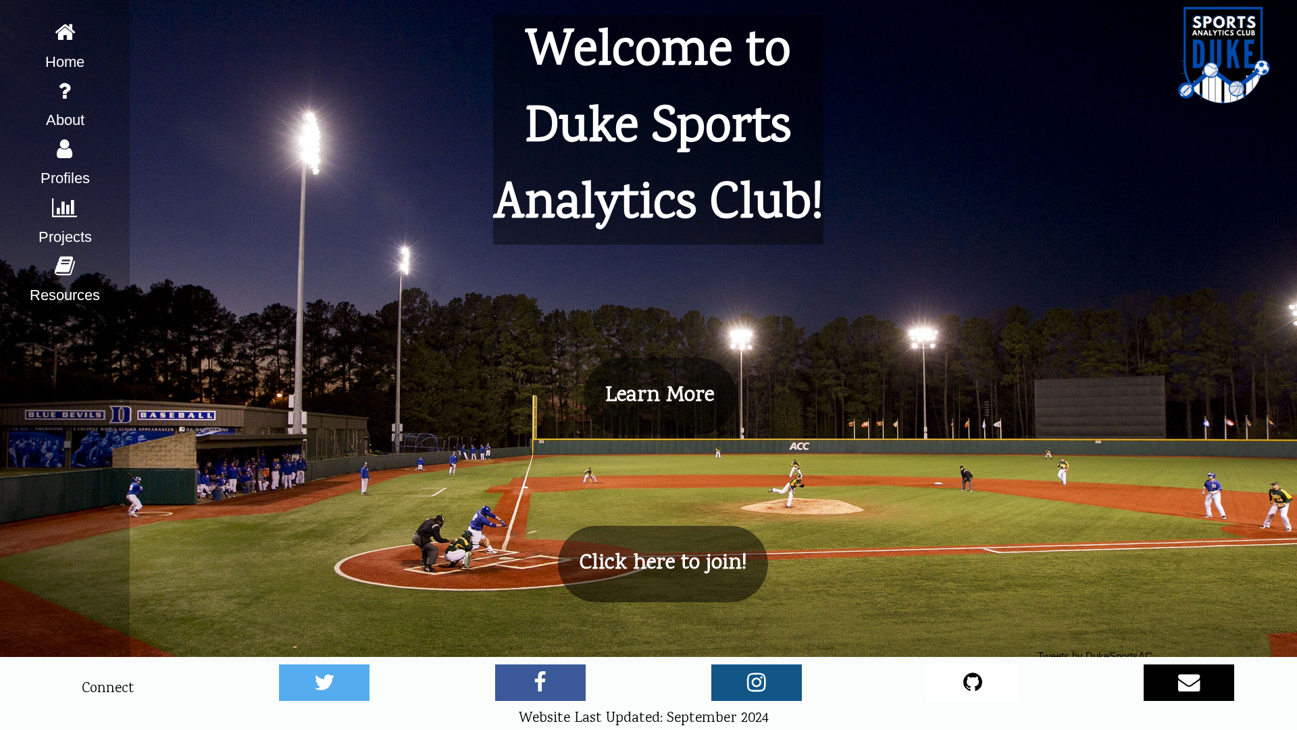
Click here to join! (663, 563)
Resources (65, 295)
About (65, 120)
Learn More (659, 396)
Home (64, 61)
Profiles (65, 178)
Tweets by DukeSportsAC (1095, 656)
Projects (65, 236)
